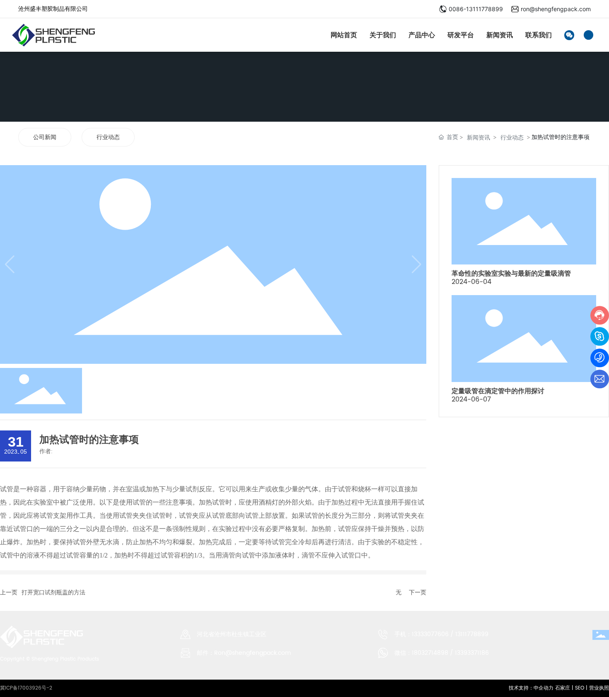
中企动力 (543, 688)
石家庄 (561, 688)
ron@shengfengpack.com (556, 8)
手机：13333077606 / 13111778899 (441, 634)
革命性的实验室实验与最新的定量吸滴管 (511, 273)
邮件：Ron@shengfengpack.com (244, 653)
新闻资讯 (478, 137)
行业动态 (108, 137)
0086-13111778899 (476, 8)
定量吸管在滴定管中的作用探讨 (498, 390)
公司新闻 (44, 137)
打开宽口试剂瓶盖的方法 (53, 592)
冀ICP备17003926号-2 (26, 688)
